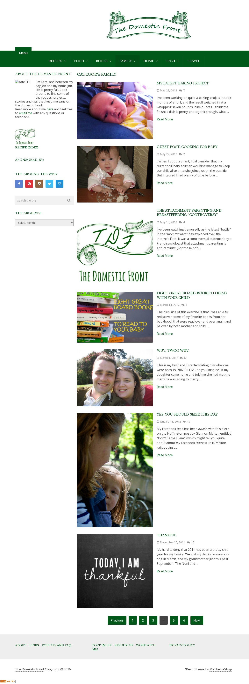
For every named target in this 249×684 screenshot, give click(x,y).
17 (192, 542)
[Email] (59, 184)
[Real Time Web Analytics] (8, 682)
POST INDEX (102, 645)
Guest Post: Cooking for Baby (187, 147)
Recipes (55, 61)
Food (79, 61)
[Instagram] (39, 184)
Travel (193, 61)
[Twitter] (49, 184)
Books (102, 61)
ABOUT (20, 645)
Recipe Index (26, 147)
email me (25, 113)
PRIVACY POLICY (182, 645)
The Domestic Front (29, 669)
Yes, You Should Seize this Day (187, 414)
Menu (23, 53)
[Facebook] (19, 184)
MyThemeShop (221, 669)
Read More (165, 119)
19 (188, 421)
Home (149, 61)
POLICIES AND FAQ (56, 645)
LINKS (34, 645)
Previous (117, 620)
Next (196, 620)
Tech (170, 61)
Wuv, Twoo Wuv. (173, 351)
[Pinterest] (29, 184)
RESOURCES (124, 645)
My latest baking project (183, 83)
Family (125, 61)
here (49, 109)
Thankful (166, 535)
